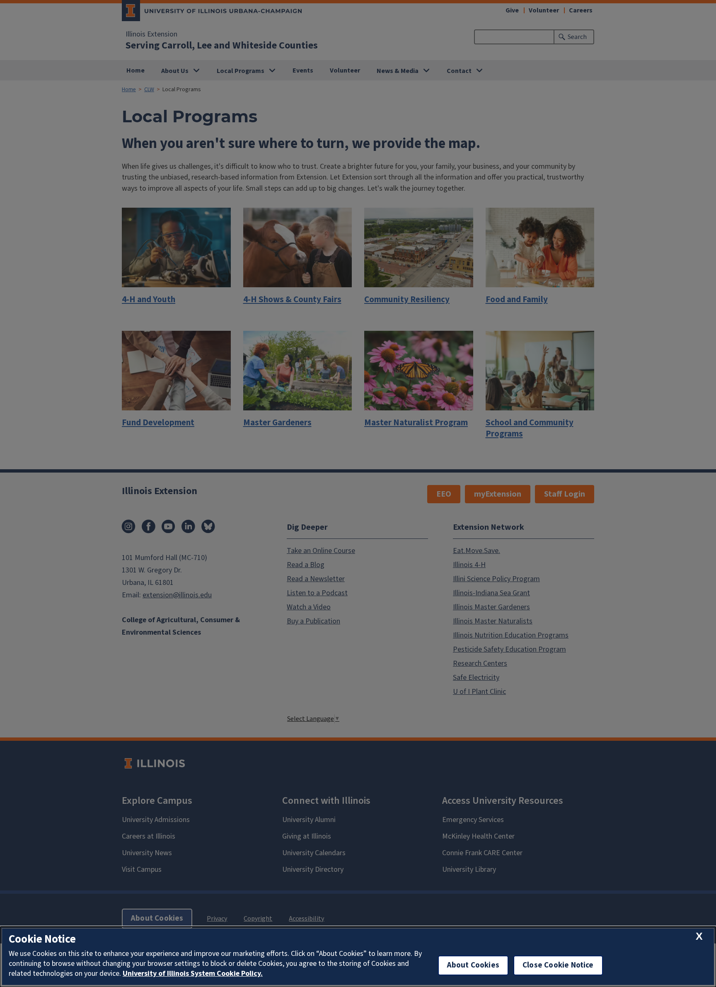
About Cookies (473, 965)
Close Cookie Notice (558, 965)
